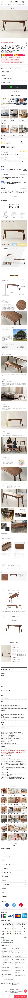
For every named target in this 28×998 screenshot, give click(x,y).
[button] (1, 115)
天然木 (11, 59)
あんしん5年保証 (5, 62)
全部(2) (2, 147)
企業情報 (3, 983)
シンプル (11, 57)
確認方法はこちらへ (6, 755)
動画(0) (12, 147)
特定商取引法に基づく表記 (11, 983)
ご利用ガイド (14, 984)
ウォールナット (5, 59)
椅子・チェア (3, 4)
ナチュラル (9, 4)
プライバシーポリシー (21, 983)
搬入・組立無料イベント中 (17, 62)
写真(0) (7, 147)
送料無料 (17, 59)
